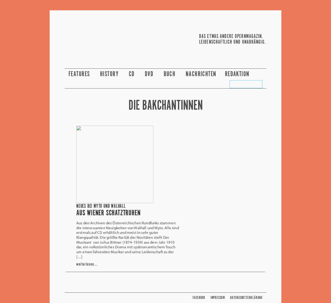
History (110, 74)
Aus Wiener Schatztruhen (108, 213)
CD (132, 74)
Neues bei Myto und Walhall (101, 206)
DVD (150, 74)
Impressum (217, 297)
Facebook (199, 297)
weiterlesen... (86, 264)
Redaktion (238, 74)
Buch (170, 74)
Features (80, 74)
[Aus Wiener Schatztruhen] (114, 201)
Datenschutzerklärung (246, 297)
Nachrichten (201, 74)
